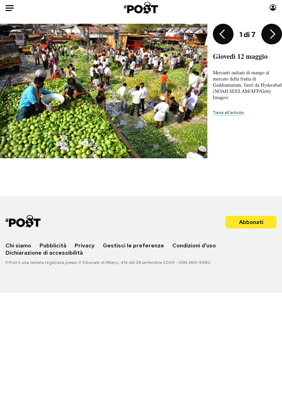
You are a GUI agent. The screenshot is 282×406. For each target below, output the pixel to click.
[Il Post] (141, 8)
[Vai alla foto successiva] (271, 35)
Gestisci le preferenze (133, 245)
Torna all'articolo (228, 112)
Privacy (85, 245)
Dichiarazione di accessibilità (44, 252)
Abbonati (251, 222)
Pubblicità (53, 245)
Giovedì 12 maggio (240, 56)
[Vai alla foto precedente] (223, 35)
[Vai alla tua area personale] (272, 7)
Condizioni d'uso (194, 245)
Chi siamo (18, 245)
